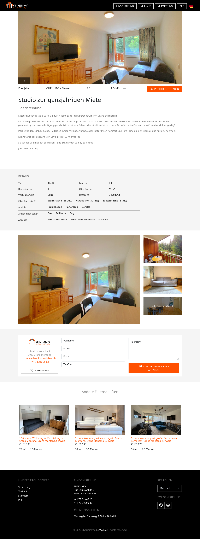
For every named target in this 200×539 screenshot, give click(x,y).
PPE (182, 6)
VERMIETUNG (165, 6)
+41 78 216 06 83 (40, 361)
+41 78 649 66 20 (83, 499)
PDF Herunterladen (166, 89)
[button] (178, 430)
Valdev (102, 530)
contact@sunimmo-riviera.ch (40, 358)
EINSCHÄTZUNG (125, 6)
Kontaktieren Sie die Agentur (156, 368)
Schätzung (24, 487)
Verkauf (22, 491)
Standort (23, 495)
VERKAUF (146, 6)
